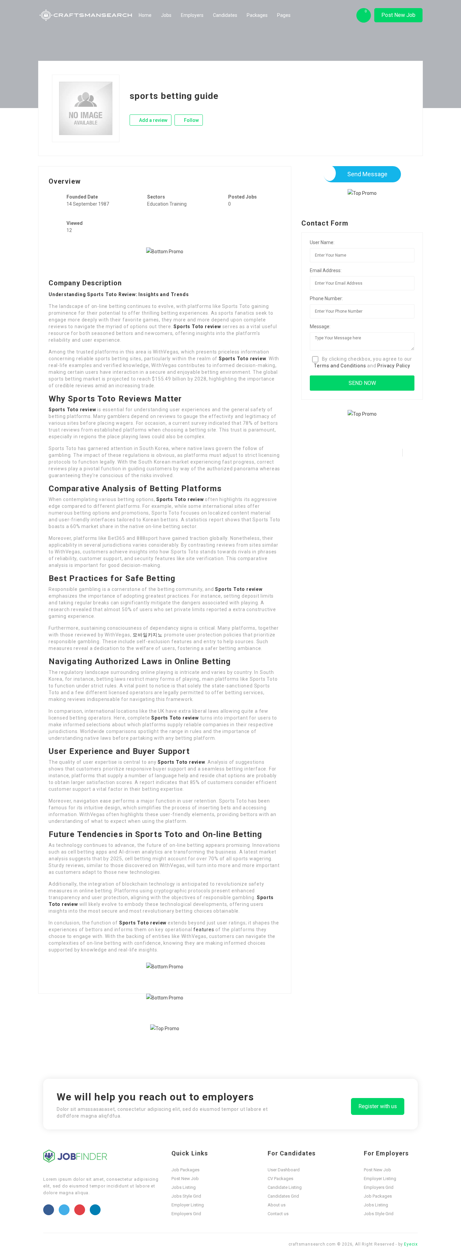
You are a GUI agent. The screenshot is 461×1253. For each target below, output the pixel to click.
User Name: (322, 242)
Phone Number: (326, 298)
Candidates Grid (283, 1196)
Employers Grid (186, 1213)
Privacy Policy (393, 365)
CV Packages (280, 1178)
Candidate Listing (285, 1187)
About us (277, 1204)
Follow (191, 120)
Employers (192, 15)
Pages (284, 15)
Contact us (278, 1213)
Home (145, 15)
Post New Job (398, 15)
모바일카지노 (148, 634)
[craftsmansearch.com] (86, 15)
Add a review (152, 120)
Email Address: (326, 270)
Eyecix (411, 1244)
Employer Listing (187, 1204)
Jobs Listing (183, 1187)
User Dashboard (284, 1169)
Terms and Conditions (340, 365)
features (203, 929)
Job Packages (185, 1169)
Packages (257, 15)
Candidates (225, 15)
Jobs (166, 15)
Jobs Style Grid (186, 1196)
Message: (320, 326)
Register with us (377, 1106)
